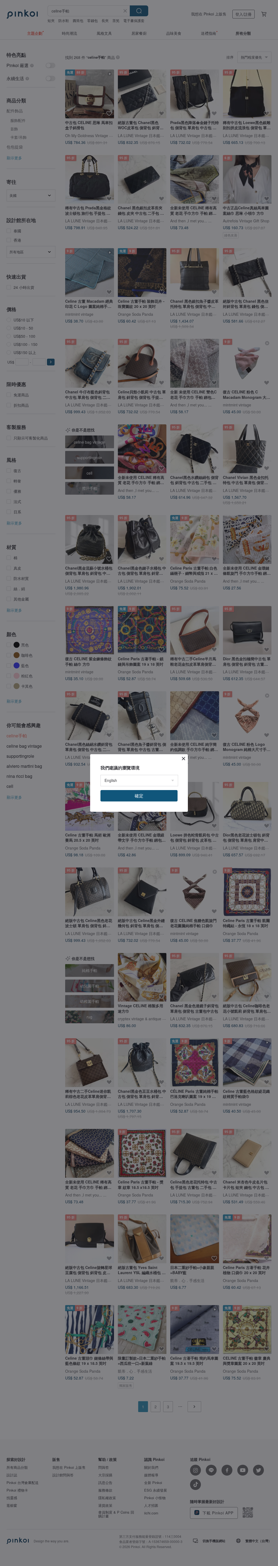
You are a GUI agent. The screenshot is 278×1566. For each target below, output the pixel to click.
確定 (139, 796)
